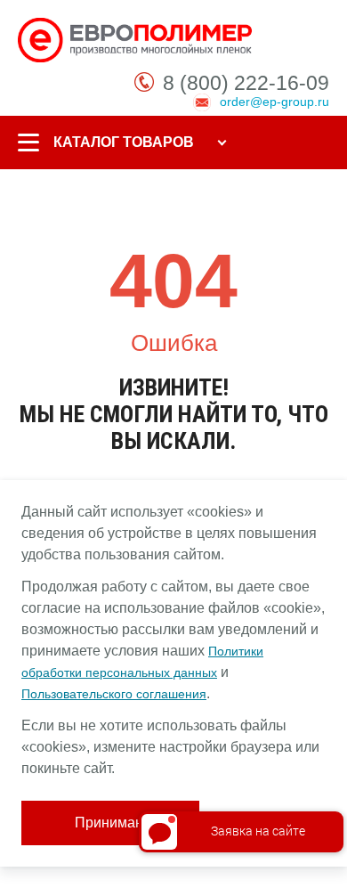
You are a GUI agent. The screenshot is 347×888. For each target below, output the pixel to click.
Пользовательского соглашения (113, 694)
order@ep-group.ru (274, 101)
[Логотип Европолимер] (137, 39)
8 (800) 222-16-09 (246, 82)
